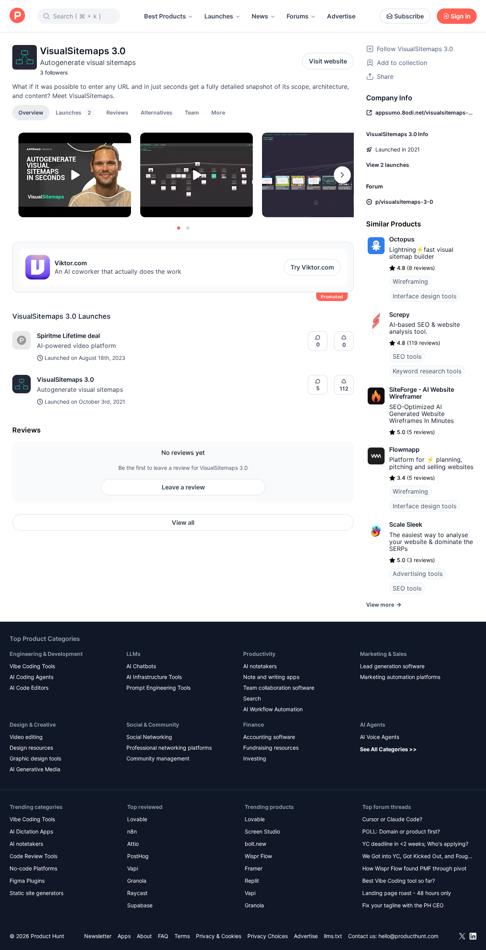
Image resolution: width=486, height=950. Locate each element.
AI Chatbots (141, 666)
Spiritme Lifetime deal (68, 335)
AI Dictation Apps (31, 831)
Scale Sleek (405, 524)
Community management (157, 758)
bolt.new (255, 843)
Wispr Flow (258, 856)
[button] (218, 112)
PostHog (138, 856)
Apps (124, 936)
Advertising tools (418, 573)
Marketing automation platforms (400, 677)
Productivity (259, 654)
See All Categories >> (388, 749)
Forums (298, 16)
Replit (252, 880)
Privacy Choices (267, 936)
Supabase (140, 905)
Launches (218, 16)
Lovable (137, 819)
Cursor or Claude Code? (392, 819)
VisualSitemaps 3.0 (65, 379)
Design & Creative (33, 724)
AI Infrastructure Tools (154, 677)
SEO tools (407, 356)
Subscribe (409, 16)
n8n (132, 831)
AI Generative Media (35, 769)
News (260, 16)
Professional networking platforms (169, 747)
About (144, 936)
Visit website (328, 61)
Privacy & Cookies (218, 936)
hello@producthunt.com (408, 936)
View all (183, 522)
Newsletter (97, 936)
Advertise (341, 16)
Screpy (399, 314)
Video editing (26, 737)
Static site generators (36, 893)
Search (252, 698)
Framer (253, 868)
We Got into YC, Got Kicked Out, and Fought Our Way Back (417, 857)
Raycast (137, 893)
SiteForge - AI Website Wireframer (421, 393)
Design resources (31, 747)
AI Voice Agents (379, 737)
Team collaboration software (278, 687)
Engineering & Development (46, 654)
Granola (136, 880)
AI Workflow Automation (273, 709)
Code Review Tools (33, 856)
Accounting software (269, 737)
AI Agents (372, 724)
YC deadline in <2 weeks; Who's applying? (415, 843)
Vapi (132, 868)
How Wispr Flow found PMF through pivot (414, 868)
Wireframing (410, 281)
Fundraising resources (271, 747)
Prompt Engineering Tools (158, 687)
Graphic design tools (35, 758)
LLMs (133, 654)
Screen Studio (262, 831)
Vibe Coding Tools (32, 666)
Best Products (165, 16)
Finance (253, 724)
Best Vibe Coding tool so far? (398, 880)
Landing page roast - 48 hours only (406, 893)
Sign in (461, 16)
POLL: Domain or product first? (401, 831)
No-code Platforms (33, 868)
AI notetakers (260, 666)
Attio (133, 843)
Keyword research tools (427, 371)
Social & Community (152, 724)
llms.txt (333, 936)
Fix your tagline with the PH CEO (403, 905)
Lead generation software (392, 666)
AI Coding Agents (31, 677)
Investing (254, 758)
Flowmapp (404, 449)
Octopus (402, 239)
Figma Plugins (27, 880)
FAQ (163, 936)
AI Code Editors (29, 687)
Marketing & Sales (383, 654)
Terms (182, 936)
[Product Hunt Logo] (17, 16)
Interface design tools (424, 296)
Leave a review (183, 487)
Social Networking (149, 737)
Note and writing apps (271, 677)
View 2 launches (387, 164)
